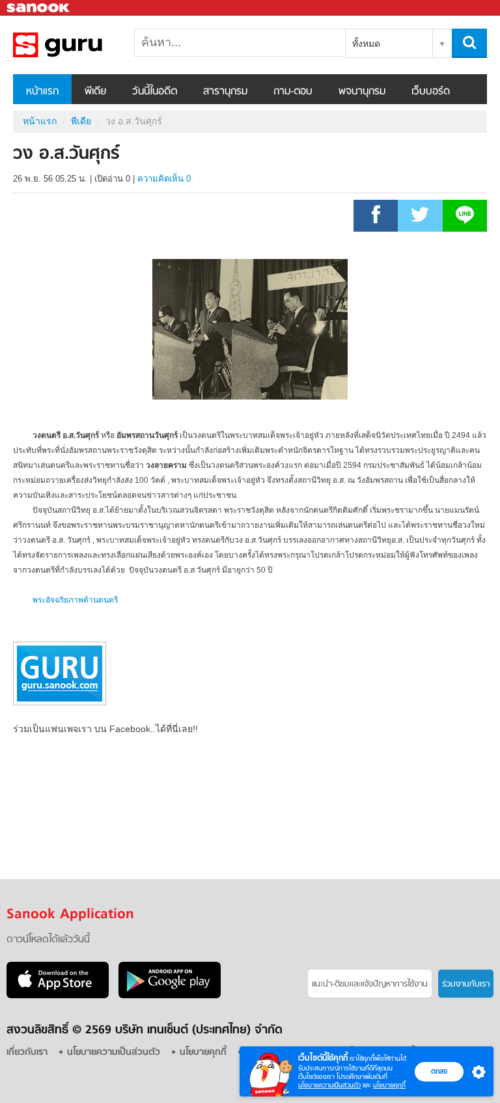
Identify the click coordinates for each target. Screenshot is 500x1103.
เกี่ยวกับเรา (27, 1052)
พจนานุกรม (362, 91)
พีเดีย (95, 91)
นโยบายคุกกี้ (389, 1085)
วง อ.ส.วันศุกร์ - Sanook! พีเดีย (81, 44)
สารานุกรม (225, 91)
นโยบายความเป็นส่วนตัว (329, 1085)
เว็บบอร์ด (430, 91)
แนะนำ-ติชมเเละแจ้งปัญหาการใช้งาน (370, 984)
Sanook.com (39, 8)
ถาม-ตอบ (292, 91)
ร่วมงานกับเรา (466, 984)
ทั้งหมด (366, 43)
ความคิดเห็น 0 (164, 179)
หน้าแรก (42, 91)
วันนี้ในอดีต (154, 91)
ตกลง (439, 1071)
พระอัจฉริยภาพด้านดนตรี (75, 600)
